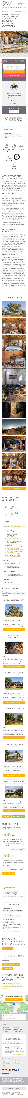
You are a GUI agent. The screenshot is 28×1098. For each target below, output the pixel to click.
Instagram (19, 1061)
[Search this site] (19, 4)
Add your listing (14, 1088)
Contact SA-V (7, 1027)
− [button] (2, 999)
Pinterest (19, 1063)
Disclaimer (16, 1027)
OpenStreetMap (25, 1012)
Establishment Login (18, 1031)
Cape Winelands (14, 16)
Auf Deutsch (14, 111)
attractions (14, 964)
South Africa (5, 14)
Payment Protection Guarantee (15, 118)
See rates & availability (14, 629)
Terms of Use (7, 1031)
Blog (7, 1065)
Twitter (7, 1063)
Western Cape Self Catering (10, 985)
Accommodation (15, 14)
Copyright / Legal (17, 1029)
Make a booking (14, 999)
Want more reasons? (18, 1054)
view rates (6, 816)
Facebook (8, 1061)
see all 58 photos (14, 488)
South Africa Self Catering (13, 983)
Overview (5, 55)
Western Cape (5, 16)
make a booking (18, 816)
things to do (7, 968)
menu (21, 4)
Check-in (9, 66)
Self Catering (7, 948)
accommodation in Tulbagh (10, 185)
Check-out (19, 66)
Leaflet (19, 1012)
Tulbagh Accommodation (9, 18)
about (5, 964)
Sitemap (21, 1094)
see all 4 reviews (8, 873)
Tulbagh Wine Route (18, 279)
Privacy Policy (7, 1029)
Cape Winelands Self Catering (12, 985)
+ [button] (2, 997)
